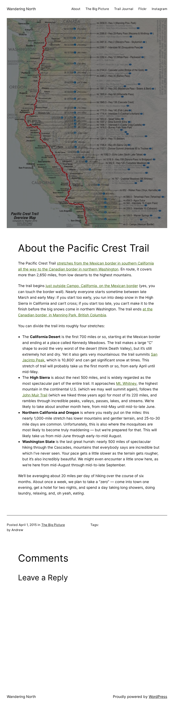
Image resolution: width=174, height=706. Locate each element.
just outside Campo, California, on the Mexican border (92, 285)
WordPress (158, 696)
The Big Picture (53, 525)
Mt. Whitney (126, 383)
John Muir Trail (34, 395)
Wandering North (21, 9)
